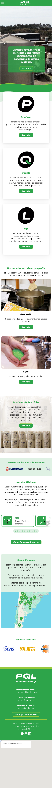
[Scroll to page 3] (20, 531)
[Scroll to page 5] (25, 531)
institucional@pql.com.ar (26, 692)
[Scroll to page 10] (37, 531)
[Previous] (4, 43)
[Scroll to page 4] (22, 531)
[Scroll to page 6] (27, 531)
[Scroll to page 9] (34, 531)
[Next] (47, 43)
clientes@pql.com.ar (26, 708)
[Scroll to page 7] (29, 531)
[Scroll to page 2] (17, 531)
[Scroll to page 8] (32, 531)
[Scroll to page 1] (14, 531)
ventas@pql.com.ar (26, 700)
